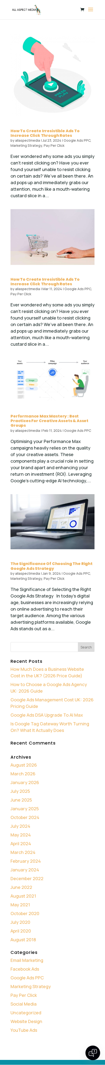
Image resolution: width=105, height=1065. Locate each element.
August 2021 (23, 896)
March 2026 (22, 774)
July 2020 (20, 922)
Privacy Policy (30, 1054)
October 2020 (24, 913)
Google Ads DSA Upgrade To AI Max (46, 715)
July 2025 (20, 791)
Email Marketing (26, 960)
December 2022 (26, 878)
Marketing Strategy (26, 145)
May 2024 (20, 835)
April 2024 (20, 843)
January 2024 (24, 870)
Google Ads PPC (77, 140)
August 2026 (23, 765)
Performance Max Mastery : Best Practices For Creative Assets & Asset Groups (49, 420)
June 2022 (21, 887)
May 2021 (20, 905)
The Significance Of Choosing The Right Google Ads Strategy (51, 566)
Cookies (51, 1054)
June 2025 (21, 800)
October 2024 (24, 817)
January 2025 (24, 808)
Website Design (26, 1021)
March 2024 (22, 852)
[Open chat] (92, 1053)
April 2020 (20, 931)
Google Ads (71, 1054)
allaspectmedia (27, 140)
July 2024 (20, 826)
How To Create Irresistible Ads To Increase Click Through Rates (45, 133)
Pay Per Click (54, 145)
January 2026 (24, 782)
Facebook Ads (24, 969)
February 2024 (25, 861)
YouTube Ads (23, 1030)
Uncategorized (25, 1013)
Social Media (23, 1004)
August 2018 (23, 939)
